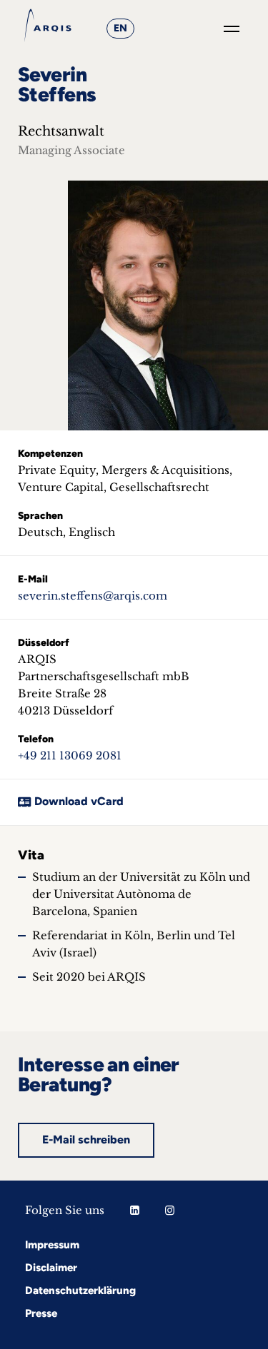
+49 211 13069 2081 (69, 755)
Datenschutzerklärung (80, 1290)
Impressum (52, 1244)
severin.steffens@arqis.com (92, 595)
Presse (41, 1313)
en (120, 28)
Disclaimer (51, 1267)
